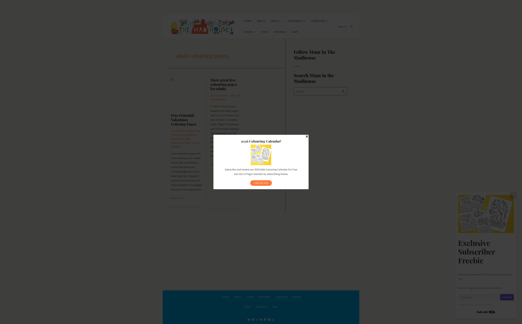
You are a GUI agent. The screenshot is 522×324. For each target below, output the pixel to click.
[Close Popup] (307, 136)
